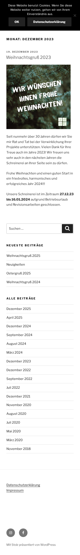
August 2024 (16, 344)
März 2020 (14, 440)
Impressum (15, 490)
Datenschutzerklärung (23, 485)
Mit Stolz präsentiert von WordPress (31, 544)
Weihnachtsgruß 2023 (28, 57)
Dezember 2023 (18, 361)
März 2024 (14, 352)
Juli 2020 (13, 422)
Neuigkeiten (15, 264)
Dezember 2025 (18, 309)
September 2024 (19, 335)
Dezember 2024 (18, 326)
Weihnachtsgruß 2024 (23, 282)
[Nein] (75, 15)
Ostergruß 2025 (18, 273)
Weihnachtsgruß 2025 (23, 256)
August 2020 (16, 414)
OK (17, 22)
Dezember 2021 (18, 396)
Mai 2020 (13, 431)
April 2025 (14, 318)
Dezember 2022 (18, 370)
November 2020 (18, 405)
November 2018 (18, 449)
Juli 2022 (13, 388)
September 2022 (19, 379)
